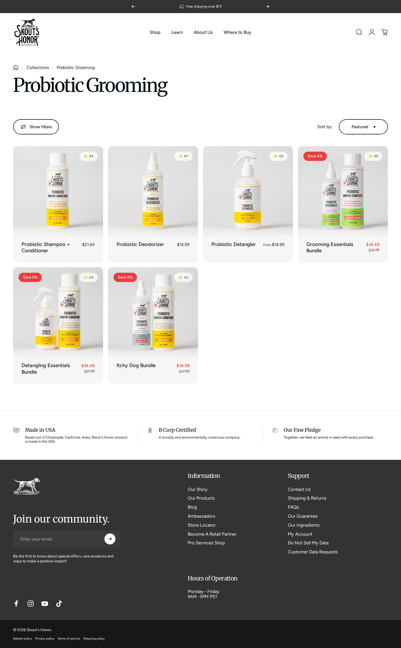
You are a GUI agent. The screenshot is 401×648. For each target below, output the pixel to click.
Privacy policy (44, 638)
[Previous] (133, 6)
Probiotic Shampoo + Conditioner (46, 247)
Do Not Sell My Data (308, 542)
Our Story (198, 489)
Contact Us (299, 489)
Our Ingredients (304, 525)
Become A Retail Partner (212, 534)
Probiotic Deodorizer (140, 244)
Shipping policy (94, 638)
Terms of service (69, 638)
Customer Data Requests (313, 551)
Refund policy (22, 638)
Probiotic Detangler (233, 244)
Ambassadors (201, 516)
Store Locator (202, 525)
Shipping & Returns (307, 498)
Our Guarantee (303, 516)
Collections (37, 67)
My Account (300, 534)
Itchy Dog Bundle (135, 365)
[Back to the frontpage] (16, 67)
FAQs (293, 507)
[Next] (268, 6)
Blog (192, 507)
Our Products (201, 498)
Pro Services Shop (206, 542)
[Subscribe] (109, 538)
